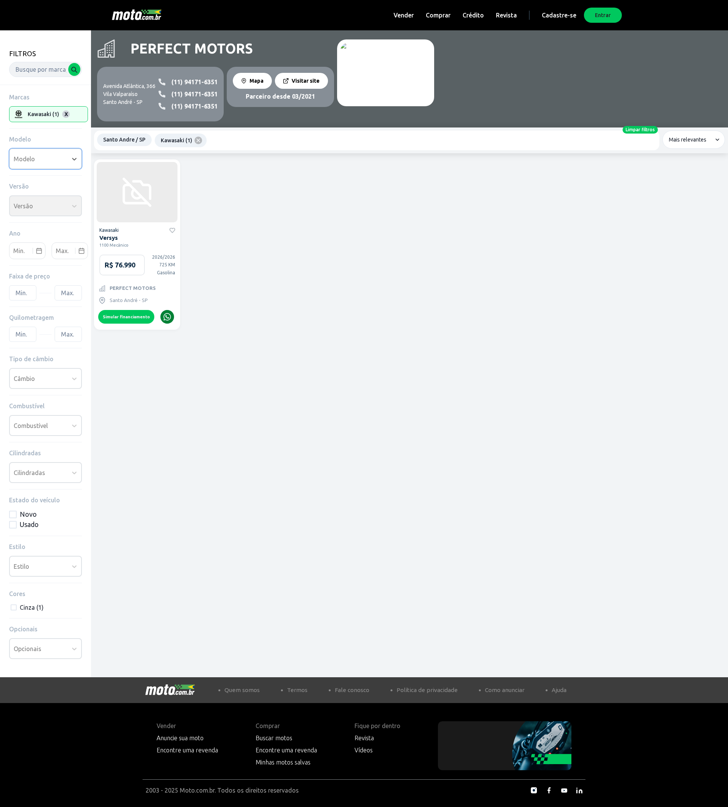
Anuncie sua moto (180, 738)
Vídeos (364, 750)
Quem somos (242, 690)
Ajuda (559, 690)
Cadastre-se (559, 15)
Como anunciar (504, 690)
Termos (297, 690)
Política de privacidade (427, 690)
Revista (506, 15)
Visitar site (306, 81)
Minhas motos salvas (283, 762)
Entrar (603, 15)
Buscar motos (274, 738)
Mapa (256, 81)
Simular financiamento (126, 317)
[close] (198, 140)
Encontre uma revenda (187, 750)
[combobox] (45, 69)
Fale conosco (352, 690)
